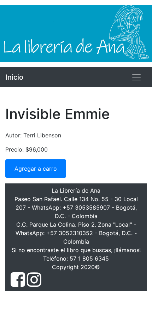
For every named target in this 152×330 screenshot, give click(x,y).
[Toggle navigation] (136, 77)
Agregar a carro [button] (35, 168)
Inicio (14, 77)
